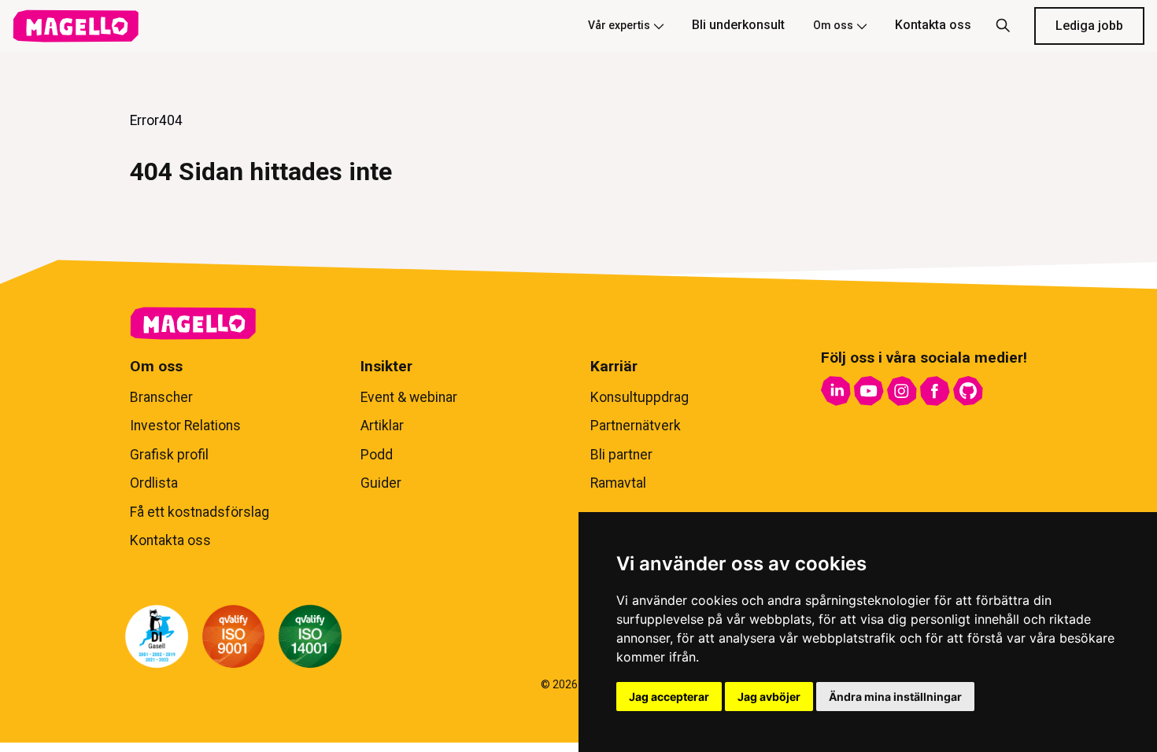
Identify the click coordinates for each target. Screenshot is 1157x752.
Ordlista (154, 483)
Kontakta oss (933, 24)
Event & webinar (408, 397)
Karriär (614, 366)
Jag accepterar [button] (669, 696)
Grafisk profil (169, 455)
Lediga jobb (1089, 25)
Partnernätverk (635, 425)
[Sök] (1003, 26)
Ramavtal (618, 483)
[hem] (76, 26)
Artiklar (382, 425)
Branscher (161, 397)
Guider (380, 483)
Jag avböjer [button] (768, 696)
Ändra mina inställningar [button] (895, 696)
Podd (376, 455)
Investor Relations (185, 425)
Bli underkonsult (738, 24)
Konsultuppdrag (639, 397)
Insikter (386, 366)
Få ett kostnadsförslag (199, 512)
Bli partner (621, 455)
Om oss (833, 25)
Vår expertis (619, 25)
